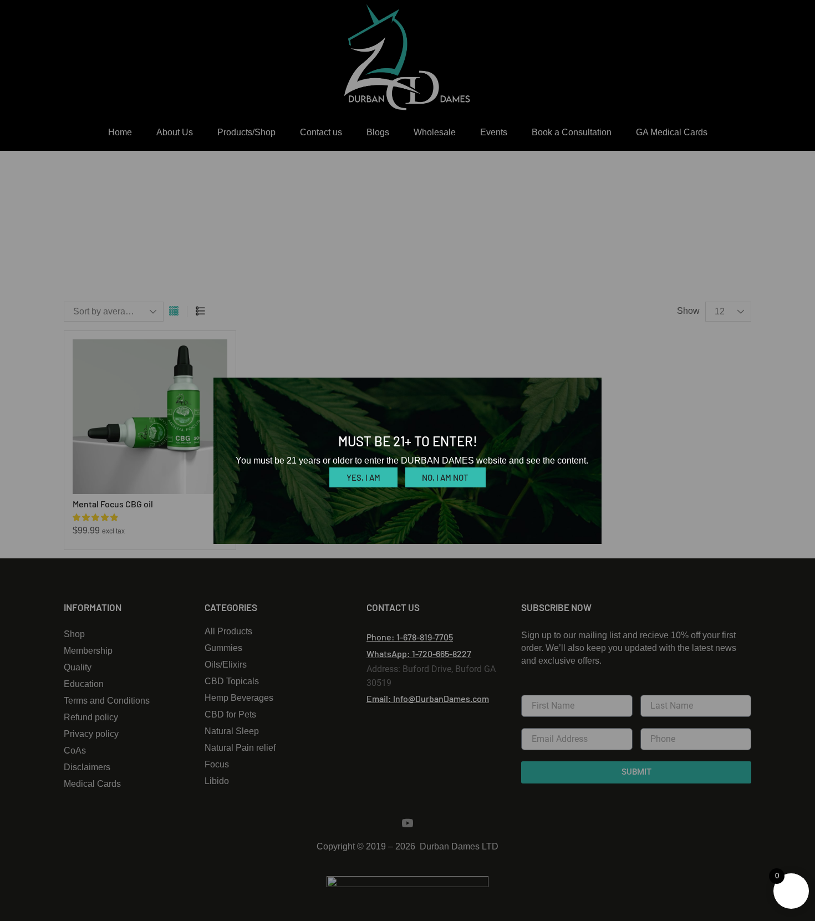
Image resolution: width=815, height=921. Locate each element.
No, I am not (445, 477)
